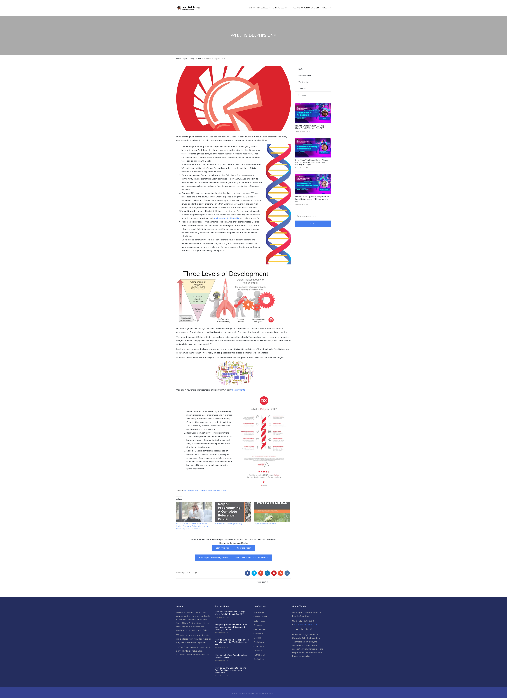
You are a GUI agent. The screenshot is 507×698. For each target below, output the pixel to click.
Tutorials (302, 88)
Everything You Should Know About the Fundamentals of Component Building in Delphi (311, 162)
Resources (258, 625)
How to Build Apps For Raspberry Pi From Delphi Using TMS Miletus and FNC (312, 199)
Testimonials (304, 82)
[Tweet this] (254, 573)
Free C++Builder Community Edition (252, 557)
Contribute (258, 633)
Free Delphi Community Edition (213, 557)
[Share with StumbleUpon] (280, 573)
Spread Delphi (260, 616)
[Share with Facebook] (247, 573)
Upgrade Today (244, 548)
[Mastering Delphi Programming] (233, 512)
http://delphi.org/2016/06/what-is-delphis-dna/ (205, 490)
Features (302, 95)
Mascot (257, 637)
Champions (258, 646)
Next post (261, 581)
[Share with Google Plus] (260, 573)
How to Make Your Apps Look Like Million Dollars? (231, 656)
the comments (238, 389)
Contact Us (258, 659)
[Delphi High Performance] (272, 512)
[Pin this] (274, 573)
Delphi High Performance (265, 523)
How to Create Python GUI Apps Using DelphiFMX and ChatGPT (310, 127)
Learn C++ (258, 650)
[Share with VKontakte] (287, 573)
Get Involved (259, 629)
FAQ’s (301, 69)
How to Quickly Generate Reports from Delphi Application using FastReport (230, 670)
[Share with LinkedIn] (267, 573)
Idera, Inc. (313, 641)
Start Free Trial (222, 548)
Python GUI (259, 654)
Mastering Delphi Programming (228, 523)
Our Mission (258, 642)
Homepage (258, 612)
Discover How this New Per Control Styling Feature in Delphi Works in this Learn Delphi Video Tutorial (192, 526)
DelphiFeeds (259, 621)
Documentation (305, 75)
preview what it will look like (226, 218)
